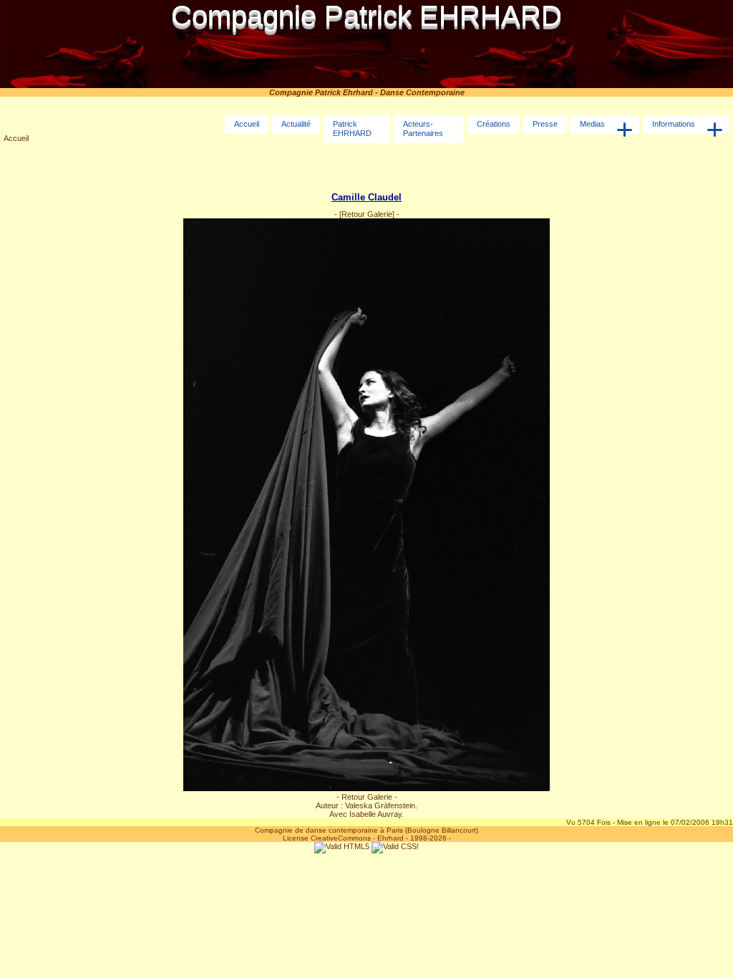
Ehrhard (390, 838)
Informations (673, 124)
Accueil (16, 138)
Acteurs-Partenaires (423, 128)
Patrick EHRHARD (352, 128)
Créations (493, 124)
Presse (545, 124)
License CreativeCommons (327, 838)
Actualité (296, 124)
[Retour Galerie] (366, 214)
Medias (592, 124)
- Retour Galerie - (366, 797)
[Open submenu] (624, 130)
